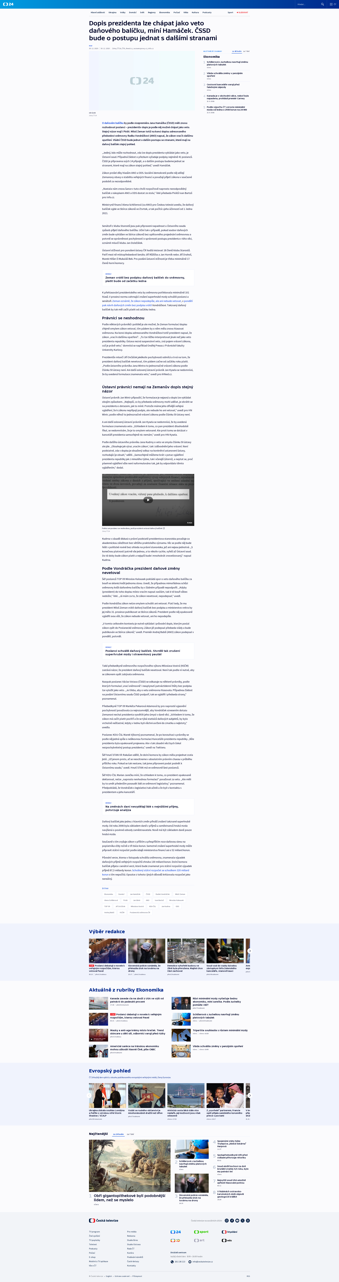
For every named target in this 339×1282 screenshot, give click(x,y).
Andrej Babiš (109, 912)
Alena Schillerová (111, 900)
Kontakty (131, 1265)
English (109, 1276)
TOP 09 (107, 906)
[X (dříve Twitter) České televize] (242, 1220)
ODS (177, 906)
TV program (94, 1231)
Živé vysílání (94, 1236)
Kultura (195, 12)
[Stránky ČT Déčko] (175, 1240)
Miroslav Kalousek (176, 900)
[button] (148, 500)
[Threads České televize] (248, 1220)
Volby (122, 12)
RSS (248, 1276)
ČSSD (148, 894)
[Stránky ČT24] (176, 1231)
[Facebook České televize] (232, 1220)
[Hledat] (322, 4)
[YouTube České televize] (237, 1220)
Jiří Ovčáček (120, 906)
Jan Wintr (136, 900)
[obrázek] (142, 80)
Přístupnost (137, 1276)
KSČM (122, 912)
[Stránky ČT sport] (201, 1231)
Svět (142, 12)
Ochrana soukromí (122, 1276)
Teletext (93, 1244)
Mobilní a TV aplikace (98, 1261)
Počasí (177, 12)
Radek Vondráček (163, 894)
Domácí (132, 12)
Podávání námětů (135, 1257)
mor (90, 45)
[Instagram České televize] (227, 1220)
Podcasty (207, 12)
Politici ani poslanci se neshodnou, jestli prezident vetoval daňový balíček (132, 528)
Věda (186, 12)
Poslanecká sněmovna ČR (140, 912)
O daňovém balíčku (113, 123)
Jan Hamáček (135, 894)
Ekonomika (164, 12)
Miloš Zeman (180, 894)
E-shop (92, 1257)
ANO (147, 900)
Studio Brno (132, 1240)
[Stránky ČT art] (199, 1240)
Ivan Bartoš (159, 900)
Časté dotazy (133, 1261)
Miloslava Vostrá (137, 906)
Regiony (152, 12)
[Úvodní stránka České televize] (104, 1220)
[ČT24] (8, 4)
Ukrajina (112, 12)
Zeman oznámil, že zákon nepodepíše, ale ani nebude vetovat (146, 301)
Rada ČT (131, 1248)
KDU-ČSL (152, 906)
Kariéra (130, 1252)
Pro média (131, 1231)
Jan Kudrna (165, 906)
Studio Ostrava (133, 1244)
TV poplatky (94, 1240)
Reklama (131, 1236)
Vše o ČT (93, 1265)
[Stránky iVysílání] (229, 1231)
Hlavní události (98, 12)
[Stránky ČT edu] (227, 1240)
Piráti (125, 900)
